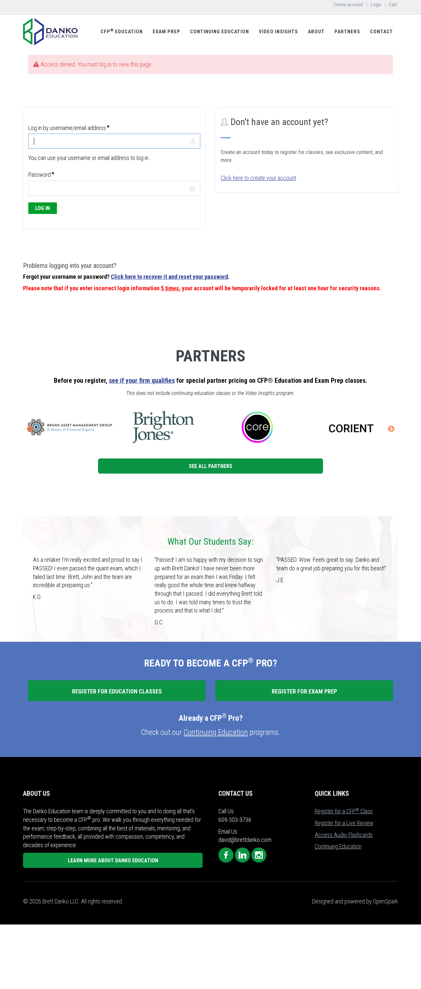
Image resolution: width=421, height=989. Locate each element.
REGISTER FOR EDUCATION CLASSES (117, 691)
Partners (347, 32)
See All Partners (210, 466)
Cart (393, 5)
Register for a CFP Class (344, 811)
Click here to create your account (258, 177)
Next (391, 429)
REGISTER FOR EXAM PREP (304, 691)
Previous (30, 429)
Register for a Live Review (344, 823)
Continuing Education (219, 32)
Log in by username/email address (67, 127)
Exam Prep (166, 32)
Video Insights (278, 32)
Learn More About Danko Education (113, 860)
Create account (348, 5)
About (316, 32)
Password (39, 174)
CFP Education (122, 31)
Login (376, 5)
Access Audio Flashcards (344, 834)
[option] (122, 427)
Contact (381, 32)
